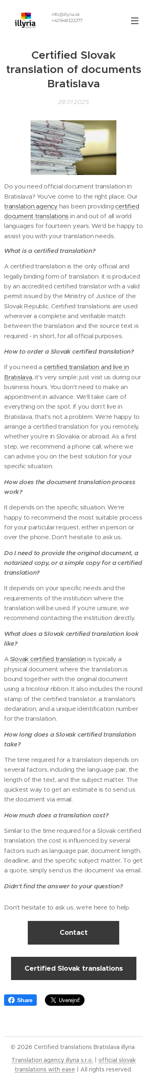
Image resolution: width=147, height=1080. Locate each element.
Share (25, 1000)
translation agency (31, 206)
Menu (135, 20)
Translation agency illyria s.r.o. (52, 1060)
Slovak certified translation (48, 659)
